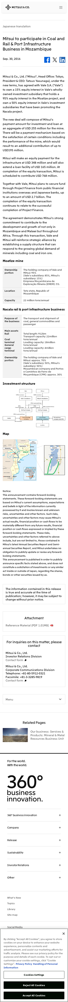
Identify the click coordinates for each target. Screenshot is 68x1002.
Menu (9, 699)
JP (47, 7)
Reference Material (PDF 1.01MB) (27, 625)
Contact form (14, 660)
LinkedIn (62, 60)
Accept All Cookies (34, 995)
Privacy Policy (24, 964)
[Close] (64, 934)
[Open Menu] (60, 7)
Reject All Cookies (34, 985)
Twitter (55, 60)
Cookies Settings (34, 974)
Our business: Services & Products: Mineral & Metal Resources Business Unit (47, 734)
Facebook (47, 60)
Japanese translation (17, 26)
